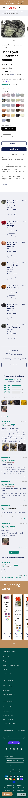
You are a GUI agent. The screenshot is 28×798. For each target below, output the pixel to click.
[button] (4, 7)
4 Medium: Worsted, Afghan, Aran (14, 11)
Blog (4, 661)
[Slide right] (18, 40)
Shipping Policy (8, 715)
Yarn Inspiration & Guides (11, 665)
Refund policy (22, 787)
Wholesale (6, 690)
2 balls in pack (9, 128)
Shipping (12, 74)
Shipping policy (20, 790)
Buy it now (14, 149)
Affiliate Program (9, 686)
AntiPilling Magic (18, 610)
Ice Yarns (12, 785)
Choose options (7, 635)
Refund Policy (8, 711)
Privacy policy (12, 787)
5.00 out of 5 (18, 379)
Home (2, 11)
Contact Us (7, 673)
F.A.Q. (5, 669)
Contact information (15, 793)
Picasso (6, 602)
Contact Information (10, 723)
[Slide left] (10, 40)
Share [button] (5, 184)
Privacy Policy (8, 707)
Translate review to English (12, 577)
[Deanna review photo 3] (22, 447)
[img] (5, 421)
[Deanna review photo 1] (5, 447)
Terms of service (9, 790)
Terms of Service (8, 719)
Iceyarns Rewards (9, 694)
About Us (6, 657)
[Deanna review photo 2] (13, 447)
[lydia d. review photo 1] (5, 541)
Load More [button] (14, 552)
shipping (23, 358)
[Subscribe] (23, 736)
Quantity (4, 133)
